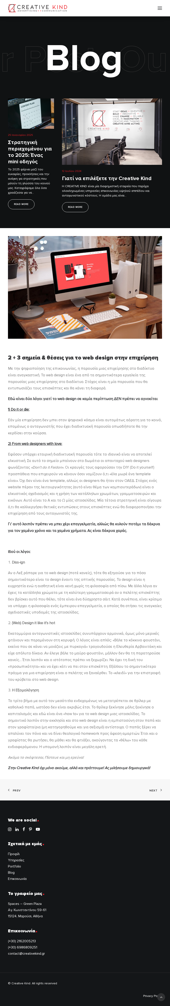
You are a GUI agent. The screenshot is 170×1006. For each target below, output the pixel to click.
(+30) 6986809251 (22, 947)
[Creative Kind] (38, 8)
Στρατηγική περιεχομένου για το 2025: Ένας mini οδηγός (30, 152)
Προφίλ (14, 854)
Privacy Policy (152, 996)
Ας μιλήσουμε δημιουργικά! (127, 768)
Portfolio (14, 866)
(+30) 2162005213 (22, 941)
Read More (21, 204)
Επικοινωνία (17, 879)
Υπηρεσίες (16, 860)
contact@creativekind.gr (26, 953)
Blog (11, 872)
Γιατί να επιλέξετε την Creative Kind (107, 178)
